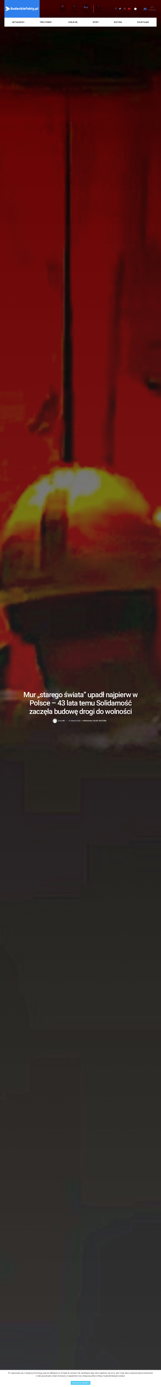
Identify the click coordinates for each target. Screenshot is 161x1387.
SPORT (96, 22)
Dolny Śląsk (143, 22)
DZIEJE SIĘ (72, 22)
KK (64, 721)
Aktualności (88, 721)
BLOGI (95, 721)
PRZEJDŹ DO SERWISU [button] (80, 1383)
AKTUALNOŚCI (18, 22)
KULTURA (118, 22)
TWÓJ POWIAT (46, 22)
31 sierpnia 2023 (74, 721)
